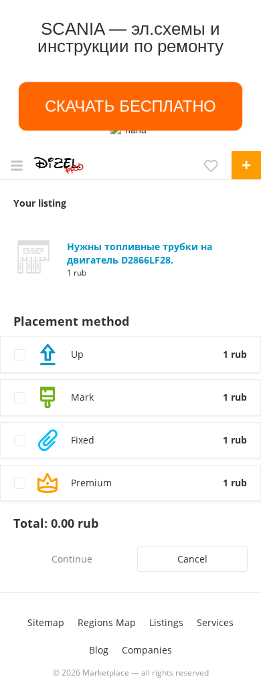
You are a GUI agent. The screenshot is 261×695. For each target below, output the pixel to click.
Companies (147, 649)
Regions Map (107, 622)
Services (215, 622)
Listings (166, 622)
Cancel (192, 559)
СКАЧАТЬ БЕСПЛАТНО (130, 106)
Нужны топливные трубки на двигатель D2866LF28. (139, 253)
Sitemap (45, 622)
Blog (98, 649)
